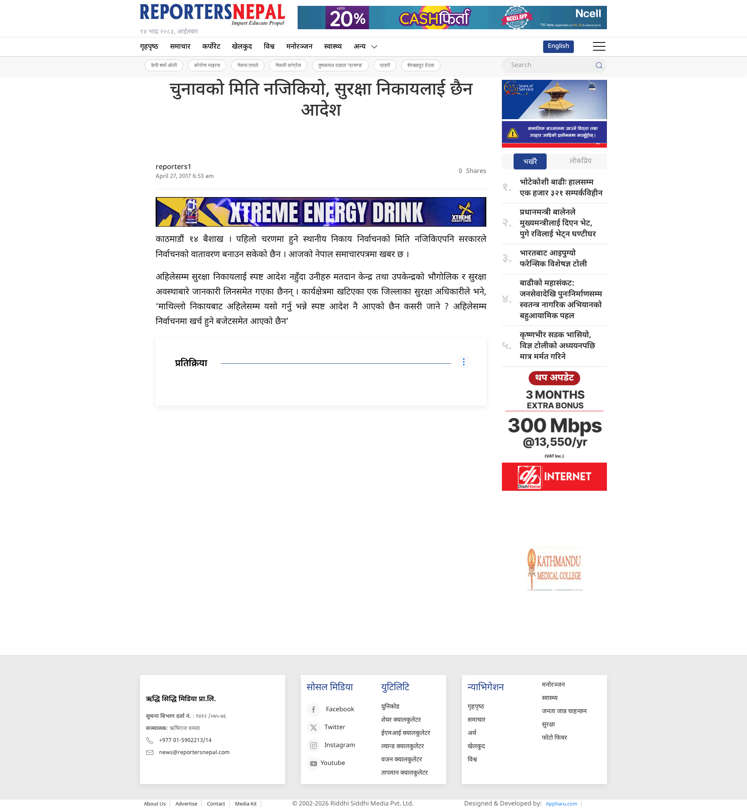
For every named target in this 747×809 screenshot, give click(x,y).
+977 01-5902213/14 (185, 740)
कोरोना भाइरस (207, 65)
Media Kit (246, 803)
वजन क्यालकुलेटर (401, 760)
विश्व (269, 46)
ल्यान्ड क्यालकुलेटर (402, 747)
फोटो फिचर (554, 738)
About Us (155, 803)
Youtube (333, 764)
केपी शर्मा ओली (164, 65)
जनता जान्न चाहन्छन (564, 712)
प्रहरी (385, 65)
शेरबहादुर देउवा (420, 65)
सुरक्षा (548, 725)
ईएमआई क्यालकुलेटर (405, 734)
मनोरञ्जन (299, 46)
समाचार (180, 46)
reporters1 (173, 167)
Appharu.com (561, 803)
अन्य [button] (360, 46)
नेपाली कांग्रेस (288, 65)
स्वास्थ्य (333, 46)
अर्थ (472, 734)
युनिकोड (390, 707)
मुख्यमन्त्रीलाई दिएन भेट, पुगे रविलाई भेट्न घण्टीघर (559, 224)
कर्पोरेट (211, 46)
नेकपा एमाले (247, 65)
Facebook (340, 710)
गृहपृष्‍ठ (149, 46)
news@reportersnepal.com (194, 752)
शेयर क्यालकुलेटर (401, 720)
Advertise (186, 803)
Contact (216, 803)
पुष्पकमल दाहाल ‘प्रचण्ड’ (340, 65)
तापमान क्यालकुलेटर (404, 773)
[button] (599, 46)
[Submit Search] (599, 65)
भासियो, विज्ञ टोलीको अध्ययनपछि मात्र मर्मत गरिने (557, 346)
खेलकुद (242, 46)
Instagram (339, 746)
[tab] (530, 162)
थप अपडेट (554, 378)
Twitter (334, 728)
